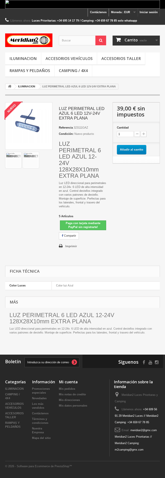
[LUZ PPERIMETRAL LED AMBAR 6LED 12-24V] (13, 160)
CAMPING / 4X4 (73, 70)
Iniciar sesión (149, 12)
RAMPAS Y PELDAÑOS (29, 70)
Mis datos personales (73, 405)
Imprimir (71, 246)
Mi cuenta (68, 381)
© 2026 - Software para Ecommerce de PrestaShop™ (38, 466)
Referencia (66, 127)
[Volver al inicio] (10, 86)
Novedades (39, 398)
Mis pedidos (67, 388)
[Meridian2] (28, 40)
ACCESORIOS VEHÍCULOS (69, 58)
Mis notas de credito (72, 394)
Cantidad (123, 127)
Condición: (66, 133)
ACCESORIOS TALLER (121, 58)
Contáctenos (98, 12)
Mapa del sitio (41, 438)
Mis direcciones (69, 400)
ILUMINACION (23, 58)
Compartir (69, 235)
